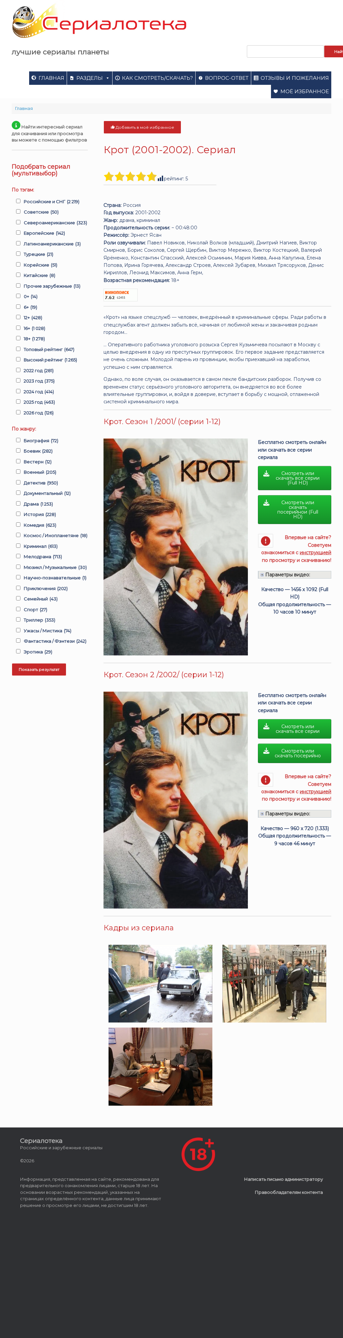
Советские (41, 212)
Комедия (40, 525)
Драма (38, 504)
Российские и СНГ (51, 201)
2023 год (39, 381)
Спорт (35, 609)
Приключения (46, 588)
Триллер (39, 620)
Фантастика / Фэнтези (55, 641)
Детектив (41, 482)
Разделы (89, 78)
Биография (41, 440)
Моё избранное (304, 91)
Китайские (39, 275)
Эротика (38, 651)
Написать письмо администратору (283, 1179)
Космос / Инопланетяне (55, 535)
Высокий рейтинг (50, 359)
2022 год (39, 370)
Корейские (40, 265)
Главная (51, 78)
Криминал (41, 546)
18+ (34, 338)
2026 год (39, 412)
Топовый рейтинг (49, 349)
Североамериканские (55, 222)
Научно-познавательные (55, 577)
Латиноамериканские (52, 243)
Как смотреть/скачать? (157, 78)
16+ (34, 328)
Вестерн (38, 461)
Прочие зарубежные (52, 286)
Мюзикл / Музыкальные (55, 567)
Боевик (38, 451)
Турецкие (38, 254)
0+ (31, 296)
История (40, 514)
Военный (40, 472)
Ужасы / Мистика (47, 630)
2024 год (39, 391)
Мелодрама (43, 556)
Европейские (44, 233)
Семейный (41, 598)
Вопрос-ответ (227, 78)
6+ (30, 307)
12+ (33, 317)
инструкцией (315, 552)
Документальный (47, 493)
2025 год (39, 402)
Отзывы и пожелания (295, 78)
